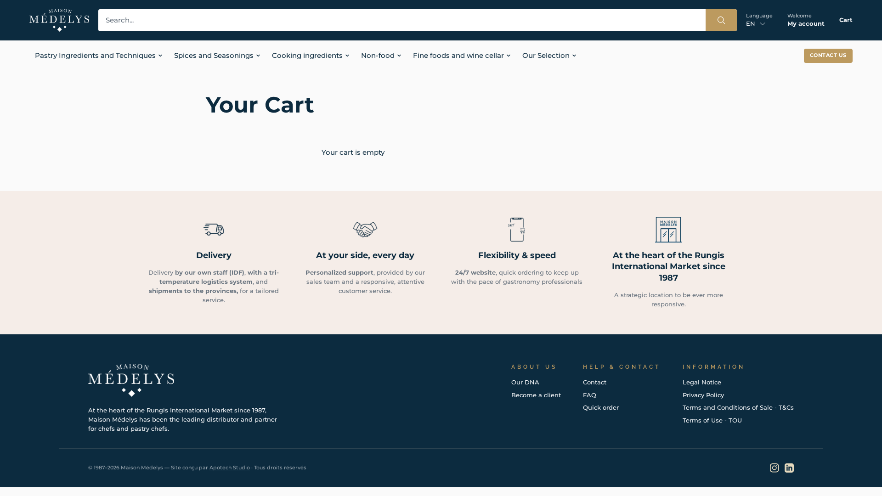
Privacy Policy (703, 395)
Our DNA (525, 382)
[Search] (721, 20)
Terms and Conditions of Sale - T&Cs (738, 407)
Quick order (601, 407)
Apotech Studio (229, 467)
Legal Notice (702, 382)
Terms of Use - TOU (712, 420)
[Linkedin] (789, 468)
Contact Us (828, 55)
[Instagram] (774, 468)
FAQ (589, 395)
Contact (594, 382)
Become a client (536, 395)
